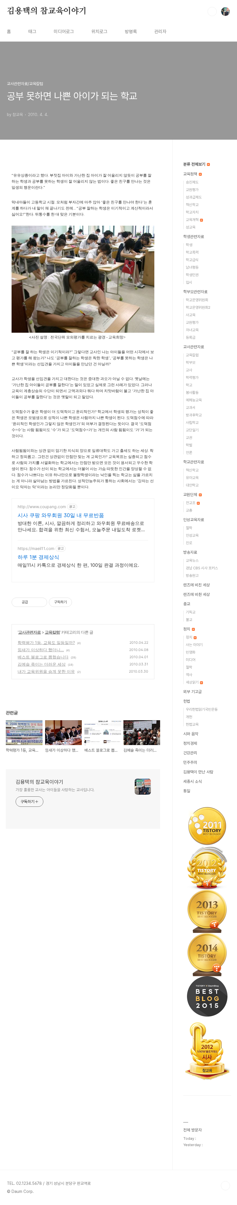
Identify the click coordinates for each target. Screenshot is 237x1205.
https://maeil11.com (36, 548)
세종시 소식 (192, 781)
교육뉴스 (192, 560)
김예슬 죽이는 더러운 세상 (42, 664)
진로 (189, 543)
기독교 (190, 612)
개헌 (189, 717)
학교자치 (192, 212)
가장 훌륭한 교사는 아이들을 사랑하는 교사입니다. (55, 789)
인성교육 (192, 535)
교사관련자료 (29, 632)
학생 (189, 245)
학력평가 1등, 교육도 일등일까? (46, 642)
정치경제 (190, 743)
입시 (189, 282)
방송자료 (190, 552)
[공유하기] (33, 602)
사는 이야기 (194, 645)
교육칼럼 (52, 632)
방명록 (131, 31)
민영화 (190, 652)
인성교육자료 (193, 519)
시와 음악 (190, 733)
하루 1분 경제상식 (38, 557)
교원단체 (190, 494)
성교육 (190, 227)
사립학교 (192, 422)
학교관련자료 (193, 462)
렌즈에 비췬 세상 (196, 594)
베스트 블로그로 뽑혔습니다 (43, 656)
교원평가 (192, 190)
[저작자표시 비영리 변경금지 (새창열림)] (80, 602)
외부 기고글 (192, 691)
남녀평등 (192, 267)
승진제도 (192, 182)
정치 (187, 629)
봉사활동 (192, 392)
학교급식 (192, 260)
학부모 (190, 362)
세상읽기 (192, 682)
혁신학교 (192, 205)
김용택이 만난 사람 (198, 772)
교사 (189, 370)
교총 (189, 510)
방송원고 (192, 575)
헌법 (186, 701)
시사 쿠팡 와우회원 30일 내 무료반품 (61, 515)
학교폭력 (192, 252)
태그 (32, 31)
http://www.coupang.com (42, 506)
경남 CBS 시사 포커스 (202, 568)
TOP (225, 1185)
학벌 (189, 445)
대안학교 (192, 485)
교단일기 (192, 430)
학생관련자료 (193, 236)
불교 (189, 620)
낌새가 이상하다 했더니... (41, 649)
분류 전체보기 (194, 164)
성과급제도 (194, 197)
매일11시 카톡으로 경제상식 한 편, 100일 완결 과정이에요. (78, 565)
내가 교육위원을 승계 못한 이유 (46, 671)
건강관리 (190, 753)
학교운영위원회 (197, 300)
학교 (189, 385)
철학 (189, 528)
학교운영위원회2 (198, 307)
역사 (189, 675)
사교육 (190, 315)
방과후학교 (194, 415)
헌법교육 (192, 724)
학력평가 (192, 377)
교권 (189, 437)
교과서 (190, 407)
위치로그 (99, 31)
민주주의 (190, 762)
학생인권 (192, 275)
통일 (186, 791)
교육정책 (190, 174)
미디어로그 (64, 31)
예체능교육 (194, 400)
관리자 (160, 31)
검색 (212, 11)
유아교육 (192, 478)
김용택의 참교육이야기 (47, 11)
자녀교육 (192, 330)
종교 (186, 604)
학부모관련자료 (195, 291)
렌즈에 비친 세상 (196, 585)
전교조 (191, 503)
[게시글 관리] (40, 602)
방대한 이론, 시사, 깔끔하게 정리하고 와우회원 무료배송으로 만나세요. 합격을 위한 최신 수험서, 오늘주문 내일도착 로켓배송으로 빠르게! (82, 526)
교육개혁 (192, 220)
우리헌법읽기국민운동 (202, 709)
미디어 (190, 660)
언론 (189, 452)
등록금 (190, 337)
